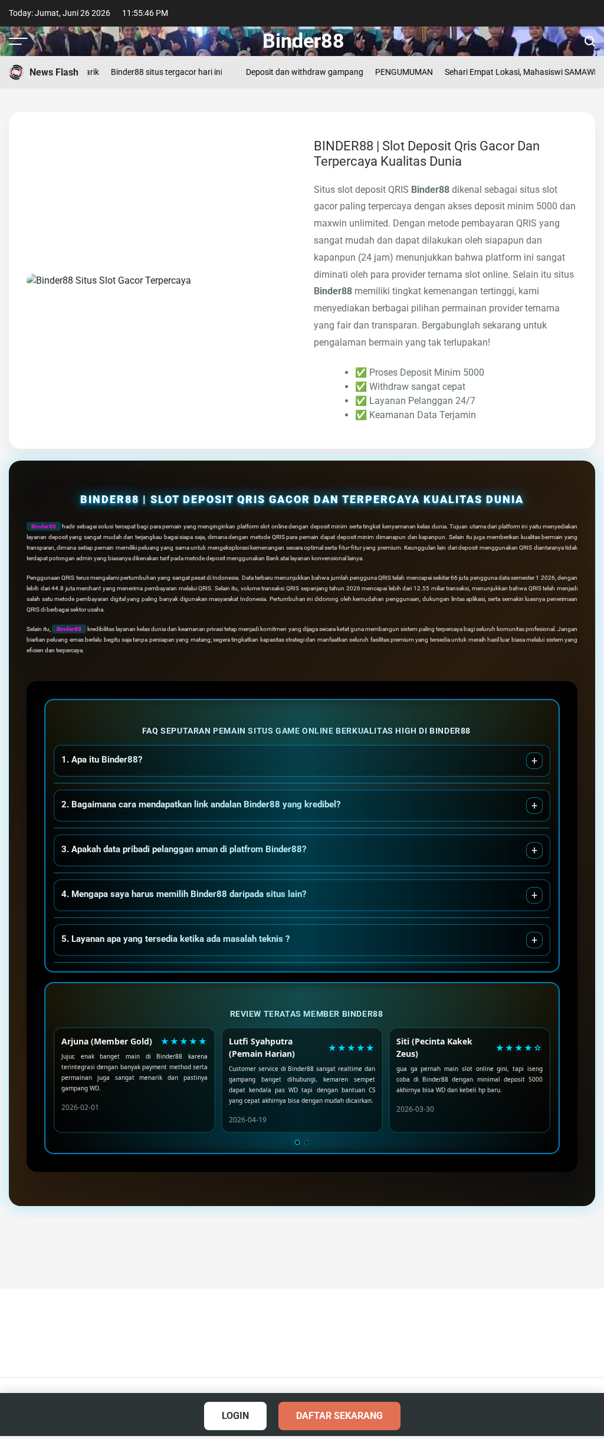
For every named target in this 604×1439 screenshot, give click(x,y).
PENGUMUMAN (392, 72)
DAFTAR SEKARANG (339, 1415)
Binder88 (303, 41)
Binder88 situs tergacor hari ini (155, 72)
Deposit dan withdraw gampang (293, 72)
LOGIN (235, 1415)
